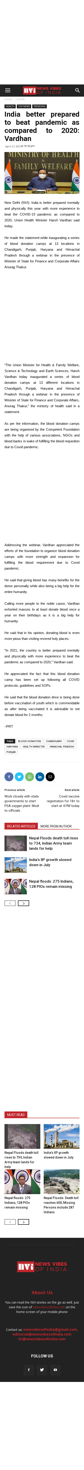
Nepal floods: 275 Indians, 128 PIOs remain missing (17, 1202)
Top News (24, 106)
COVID (70, 741)
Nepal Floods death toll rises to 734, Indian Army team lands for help (53, 843)
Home (8, 99)
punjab (11, 752)
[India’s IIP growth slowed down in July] (15, 865)
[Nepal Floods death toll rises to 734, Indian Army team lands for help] (15, 843)
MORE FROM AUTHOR (56, 826)
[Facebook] (29, 1370)
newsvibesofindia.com (49, 1307)
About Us (42, 1292)
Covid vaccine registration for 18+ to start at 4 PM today (63, 801)
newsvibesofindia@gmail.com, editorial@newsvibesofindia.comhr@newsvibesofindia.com (45, 1334)
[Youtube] (55, 1370)
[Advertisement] (42, 42)
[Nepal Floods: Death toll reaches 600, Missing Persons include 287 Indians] (62, 1181)
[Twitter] (42, 1370)
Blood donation (29, 741)
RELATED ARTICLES (21, 826)
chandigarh (54, 741)
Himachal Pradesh (62, 746)
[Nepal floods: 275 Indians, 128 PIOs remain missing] (15, 886)
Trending (39, 106)
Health (21, 99)
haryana (12, 746)
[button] (77, 90)
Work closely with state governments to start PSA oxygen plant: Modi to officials (21, 803)
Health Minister (34, 746)
